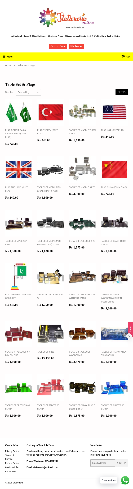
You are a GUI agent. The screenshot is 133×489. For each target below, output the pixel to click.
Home (8, 65)
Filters (122, 92)
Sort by (9, 92)
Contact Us (10, 471)
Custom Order (58, 46)
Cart (128, 56)
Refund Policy (12, 463)
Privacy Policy (12, 451)
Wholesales (76, 46)
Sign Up (121, 463)
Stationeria (18, 482)
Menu (9, 56)
